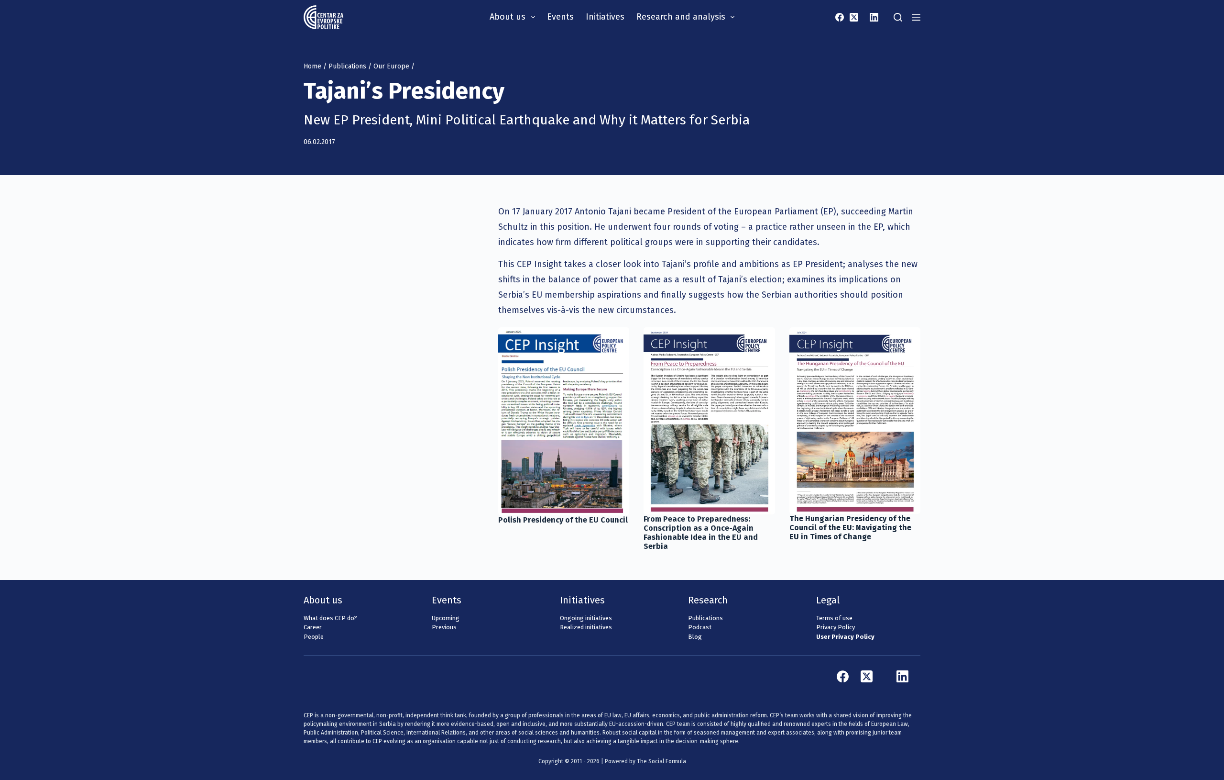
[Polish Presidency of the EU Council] (563, 421)
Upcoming (445, 618)
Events (560, 16)
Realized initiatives (586, 627)
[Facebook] (839, 17)
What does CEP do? (330, 618)
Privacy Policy (835, 627)
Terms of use (834, 618)
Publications (347, 66)
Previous (444, 627)
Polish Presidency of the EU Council (563, 519)
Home (312, 66)
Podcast (699, 627)
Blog (695, 636)
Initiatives (605, 16)
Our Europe (391, 66)
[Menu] (916, 17)
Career (313, 627)
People (314, 636)
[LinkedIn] (874, 17)
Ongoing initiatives (586, 618)
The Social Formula (661, 761)
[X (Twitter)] (854, 17)
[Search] (898, 17)
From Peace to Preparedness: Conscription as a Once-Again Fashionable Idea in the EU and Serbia (701, 532)
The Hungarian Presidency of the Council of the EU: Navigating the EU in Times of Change (850, 527)
